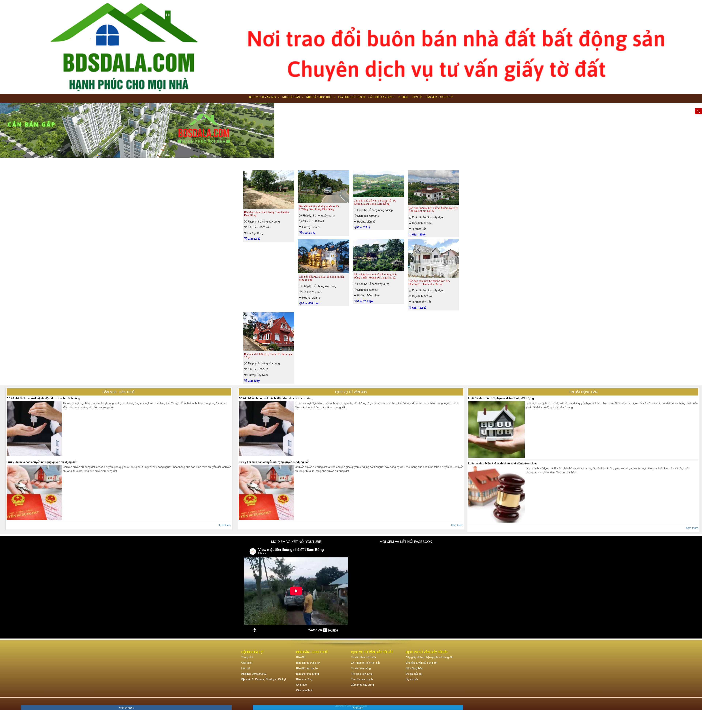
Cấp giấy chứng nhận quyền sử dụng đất (429, 657)
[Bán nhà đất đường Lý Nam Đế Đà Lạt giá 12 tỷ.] (268, 331)
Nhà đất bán (291, 97)
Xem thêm (225, 525)
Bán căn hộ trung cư (308, 662)
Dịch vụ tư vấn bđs (262, 97)
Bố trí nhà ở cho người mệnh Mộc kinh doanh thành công (43, 398)
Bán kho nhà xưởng (307, 673)
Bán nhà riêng (304, 679)
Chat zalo (358, 707)
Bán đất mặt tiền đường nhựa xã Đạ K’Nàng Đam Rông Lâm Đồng (319, 208)
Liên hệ (417, 97)
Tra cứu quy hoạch (351, 97)
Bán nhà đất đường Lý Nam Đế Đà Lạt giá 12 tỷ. (268, 356)
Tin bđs (403, 97)
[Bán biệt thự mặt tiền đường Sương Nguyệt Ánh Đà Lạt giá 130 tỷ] (433, 187)
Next (695, 135)
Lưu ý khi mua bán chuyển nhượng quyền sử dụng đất (41, 462)
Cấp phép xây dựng (381, 97)
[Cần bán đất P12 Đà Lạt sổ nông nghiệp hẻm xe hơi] (323, 256)
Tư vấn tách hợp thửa (363, 657)
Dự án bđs (412, 679)
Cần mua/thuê (304, 690)
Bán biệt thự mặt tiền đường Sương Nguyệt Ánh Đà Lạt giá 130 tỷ (433, 209)
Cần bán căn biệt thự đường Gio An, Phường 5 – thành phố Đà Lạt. (429, 282)
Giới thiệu (246, 662)
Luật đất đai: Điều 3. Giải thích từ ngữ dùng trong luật (502, 463)
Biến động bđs (414, 668)
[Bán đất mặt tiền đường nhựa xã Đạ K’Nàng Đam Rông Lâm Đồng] (323, 186)
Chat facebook (126, 707)
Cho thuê (301, 684)
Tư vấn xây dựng (361, 668)
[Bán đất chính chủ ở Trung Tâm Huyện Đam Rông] (268, 189)
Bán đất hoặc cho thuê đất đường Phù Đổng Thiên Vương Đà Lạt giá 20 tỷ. (375, 276)
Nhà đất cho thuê (318, 97)
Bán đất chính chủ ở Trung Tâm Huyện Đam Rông (266, 214)
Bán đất (300, 657)
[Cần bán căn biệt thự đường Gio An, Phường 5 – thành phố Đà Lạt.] (433, 258)
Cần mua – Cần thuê (439, 97)
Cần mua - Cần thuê (119, 391)
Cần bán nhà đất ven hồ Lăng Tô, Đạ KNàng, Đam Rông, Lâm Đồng (375, 202)
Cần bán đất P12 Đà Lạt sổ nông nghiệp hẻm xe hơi (322, 278)
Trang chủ (247, 657)
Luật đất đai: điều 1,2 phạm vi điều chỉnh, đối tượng (501, 398)
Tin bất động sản (583, 391)
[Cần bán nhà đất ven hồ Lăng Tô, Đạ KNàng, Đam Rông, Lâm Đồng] (378, 183)
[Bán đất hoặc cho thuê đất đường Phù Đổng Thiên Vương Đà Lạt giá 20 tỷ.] (378, 255)
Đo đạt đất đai (414, 673)
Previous (6, 135)
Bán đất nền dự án (307, 668)
